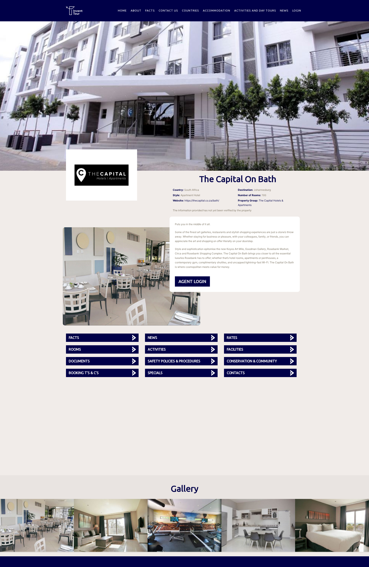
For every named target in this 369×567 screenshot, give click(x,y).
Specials (155, 373)
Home (122, 10)
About (136, 10)
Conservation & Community (252, 361)
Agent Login (192, 281)
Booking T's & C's (84, 373)
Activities (157, 349)
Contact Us (168, 10)
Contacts (236, 373)
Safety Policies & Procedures (174, 361)
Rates (232, 338)
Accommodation (216, 10)
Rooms (75, 349)
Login (296, 10)
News (284, 10)
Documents (79, 361)
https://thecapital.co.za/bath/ (201, 200)
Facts (150, 10)
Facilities (235, 349)
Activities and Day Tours (255, 10)
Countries (190, 10)
